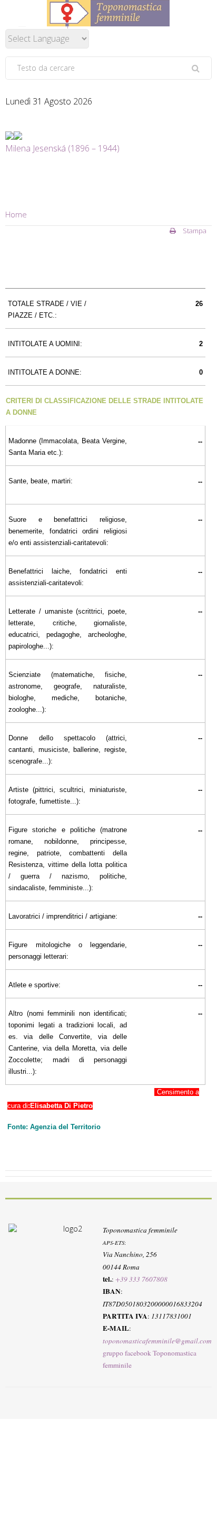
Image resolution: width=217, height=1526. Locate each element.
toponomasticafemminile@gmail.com (157, 1341)
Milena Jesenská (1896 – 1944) (62, 148)
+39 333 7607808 (141, 1279)
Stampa (193, 230)
